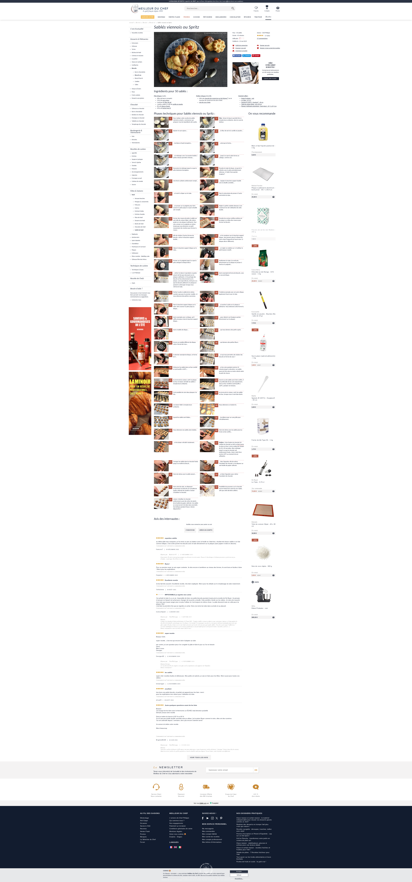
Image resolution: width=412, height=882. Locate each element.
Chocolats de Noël (139, 227)
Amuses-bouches (139, 198)
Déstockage (144, 818)
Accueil (131, 22)
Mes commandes (208, 831)
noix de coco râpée (204, 102)
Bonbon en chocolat (137, 115)
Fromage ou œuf (136, 178)
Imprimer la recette (241, 51)
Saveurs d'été (145, 826)
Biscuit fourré (138, 78)
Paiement (172, 826)
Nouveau (143, 828)
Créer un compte (205, 530)
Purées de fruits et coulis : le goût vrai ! (251, 861)
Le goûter (134, 59)
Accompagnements (137, 172)
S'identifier (190, 530)
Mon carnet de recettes (211, 836)
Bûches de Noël (136, 52)
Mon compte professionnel (212, 839)
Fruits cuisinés (135, 95)
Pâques (133, 250)
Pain (132, 136)
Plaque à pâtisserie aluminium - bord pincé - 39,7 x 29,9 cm (258, 106)
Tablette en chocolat (137, 121)
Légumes (134, 175)
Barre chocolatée (139, 72)
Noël (133, 195)
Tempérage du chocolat (138, 124)
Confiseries (134, 65)
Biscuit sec (152, 22)
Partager (238, 55)
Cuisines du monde (137, 181)
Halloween (134, 253)
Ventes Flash (145, 831)
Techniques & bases (137, 270)
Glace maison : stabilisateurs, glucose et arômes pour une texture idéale (251, 844)
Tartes (133, 49)
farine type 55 (166, 108)
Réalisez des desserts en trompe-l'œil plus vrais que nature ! (252, 825)
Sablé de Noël (138, 230)
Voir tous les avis (199, 757)
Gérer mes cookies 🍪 (177, 834)
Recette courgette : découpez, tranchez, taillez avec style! (254, 830)
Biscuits (145, 22)
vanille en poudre (178, 104)
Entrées (133, 156)
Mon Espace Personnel (214, 824)
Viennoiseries (135, 143)
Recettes (268, 17)
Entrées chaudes (139, 214)
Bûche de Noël (138, 224)
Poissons (134, 169)
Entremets (134, 43)
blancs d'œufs (166, 106)
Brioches (134, 139)
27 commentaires (262, 38)
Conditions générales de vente (180, 828)
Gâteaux (134, 46)
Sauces (133, 184)
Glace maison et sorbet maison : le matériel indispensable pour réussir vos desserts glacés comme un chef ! (254, 820)
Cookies (136, 81)
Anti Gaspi (144, 820)
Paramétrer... (239, 879)
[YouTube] (208, 818)
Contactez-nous (136, 300)
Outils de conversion (242, 45)
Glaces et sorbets (136, 62)
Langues (174, 842)
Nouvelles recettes (137, 33)
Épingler (256, 55)
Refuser (239, 875)
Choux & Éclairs (136, 89)
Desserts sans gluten (137, 98)
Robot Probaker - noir (247, 98)
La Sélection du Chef (148, 839)
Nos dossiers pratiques (249, 813)
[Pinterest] (222, 818)
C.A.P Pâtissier (135, 273)
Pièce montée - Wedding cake (140, 256)
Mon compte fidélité (209, 834)
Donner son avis (264, 45)
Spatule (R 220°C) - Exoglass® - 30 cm (252, 102)
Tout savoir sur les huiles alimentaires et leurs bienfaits (253, 858)
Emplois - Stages (175, 837)
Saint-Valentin (135, 240)
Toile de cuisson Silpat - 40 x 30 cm (251, 104)
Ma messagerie (208, 828)
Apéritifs (134, 153)
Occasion (143, 823)
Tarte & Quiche (136, 162)
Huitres (136, 208)
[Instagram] (213, 818)
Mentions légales (175, 831)
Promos (143, 834)
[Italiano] (180, 847)
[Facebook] (204, 818)
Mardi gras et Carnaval (138, 247)
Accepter (239, 871)
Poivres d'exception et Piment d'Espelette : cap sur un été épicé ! (254, 835)
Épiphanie (134, 234)
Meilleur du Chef (178, 813)
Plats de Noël (138, 217)
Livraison (182, 826)
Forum (142, 842)
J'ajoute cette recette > (270, 78)
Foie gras (137, 205)
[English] (175, 847)
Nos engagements (176, 823)
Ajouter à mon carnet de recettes (270, 48)
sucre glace (165, 100)
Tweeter (247, 55)
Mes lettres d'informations (212, 842)
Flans (133, 92)
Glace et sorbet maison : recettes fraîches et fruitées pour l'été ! (253, 848)
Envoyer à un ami (241, 48)
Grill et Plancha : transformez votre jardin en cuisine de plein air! (253, 839)
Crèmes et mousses (137, 56)
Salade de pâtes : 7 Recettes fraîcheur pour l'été (252, 853)
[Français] (171, 847)
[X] (217, 818)
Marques (143, 837)
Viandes (133, 165)
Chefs (133, 283)
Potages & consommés (141, 202)
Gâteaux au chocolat (137, 108)
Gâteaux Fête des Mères (138, 259)
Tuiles (136, 84)
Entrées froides (139, 211)
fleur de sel (168, 102)
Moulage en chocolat (137, 118)
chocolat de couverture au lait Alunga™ (216, 98)
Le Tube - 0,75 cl (246, 100)
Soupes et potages (137, 159)
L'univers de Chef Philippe (179, 818)
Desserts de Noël (139, 220)
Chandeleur (135, 244)
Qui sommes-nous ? (176, 820)
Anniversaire (135, 237)
